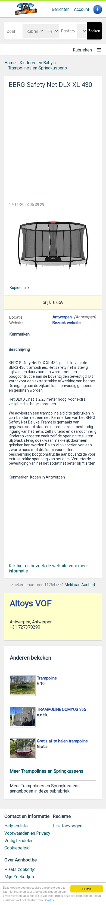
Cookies (49, 900)
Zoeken (94, 31)
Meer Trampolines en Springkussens (46, 771)
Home (10, 62)
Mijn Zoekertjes (19, 876)
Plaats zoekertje (20, 869)
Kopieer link (19, 287)
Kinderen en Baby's (38, 62)
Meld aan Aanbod (80, 585)
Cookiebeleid (17, 848)
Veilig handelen (18, 840)
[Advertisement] (53, 143)
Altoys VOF (31, 603)
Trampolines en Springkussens (37, 68)
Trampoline (47, 678)
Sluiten (86, 889)
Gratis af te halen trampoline (62, 741)
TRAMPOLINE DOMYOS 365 (61, 709)
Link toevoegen (67, 825)
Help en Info (16, 825)
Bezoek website (66, 322)
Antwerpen (62, 317)
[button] (53, 245)
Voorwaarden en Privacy (27, 833)
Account (81, 9)
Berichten (61, 9)
